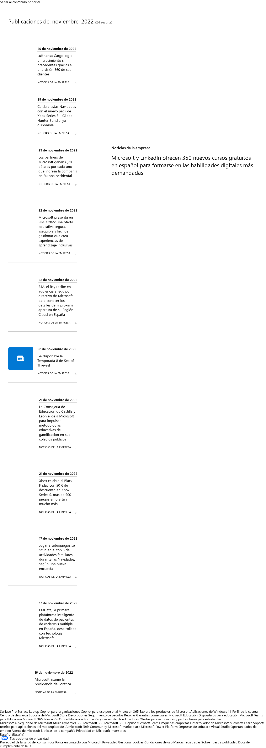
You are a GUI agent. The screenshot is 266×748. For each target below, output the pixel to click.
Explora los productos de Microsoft (165, 711)
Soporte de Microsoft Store (48, 715)
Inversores (118, 730)
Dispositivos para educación (218, 715)
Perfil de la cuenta (245, 711)
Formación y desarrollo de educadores (111, 719)
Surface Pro (8, 711)
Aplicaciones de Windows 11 (211, 711)
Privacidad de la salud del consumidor (27, 742)
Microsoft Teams (148, 723)
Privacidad (109, 742)
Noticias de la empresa (130, 147)
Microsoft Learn (241, 723)
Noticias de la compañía (58, 730)
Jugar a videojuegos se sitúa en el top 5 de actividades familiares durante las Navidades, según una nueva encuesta (57, 557)
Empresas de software (194, 726)
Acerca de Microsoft (26, 730)
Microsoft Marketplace (124, 726)
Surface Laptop (28, 711)
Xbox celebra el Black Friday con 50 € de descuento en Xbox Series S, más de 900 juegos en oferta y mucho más (55, 492)
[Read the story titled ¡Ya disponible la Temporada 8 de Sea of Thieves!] (20, 361)
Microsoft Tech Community (87, 726)
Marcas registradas (187, 742)
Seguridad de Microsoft (35, 723)
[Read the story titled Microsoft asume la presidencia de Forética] (19, 682)
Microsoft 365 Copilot (120, 723)
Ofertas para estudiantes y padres (164, 719)
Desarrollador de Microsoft (209, 723)
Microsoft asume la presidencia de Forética (53, 681)
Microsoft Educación (183, 715)
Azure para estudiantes (205, 719)
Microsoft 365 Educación (40, 719)
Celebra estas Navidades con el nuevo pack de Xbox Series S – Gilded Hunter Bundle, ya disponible (56, 115)
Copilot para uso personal (99, 711)
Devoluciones (77, 715)
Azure (57, 723)
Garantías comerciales (152, 715)
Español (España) (12, 734)
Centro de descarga (14, 715)
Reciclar (130, 715)
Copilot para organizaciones (60, 711)
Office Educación (71, 719)
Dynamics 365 (72, 723)
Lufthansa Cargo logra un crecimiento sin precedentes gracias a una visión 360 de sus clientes (55, 64)
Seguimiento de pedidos (105, 715)
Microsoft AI (8, 723)
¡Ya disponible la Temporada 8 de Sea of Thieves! (55, 361)
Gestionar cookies (131, 742)
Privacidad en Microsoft (93, 730)
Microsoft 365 (129, 711)
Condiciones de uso (158, 742)
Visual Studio (220, 726)
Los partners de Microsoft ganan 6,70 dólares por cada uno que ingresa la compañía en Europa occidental (57, 166)
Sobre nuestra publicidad (219, 742)
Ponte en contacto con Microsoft (78, 742)
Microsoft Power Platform (159, 726)
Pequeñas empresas (175, 723)
